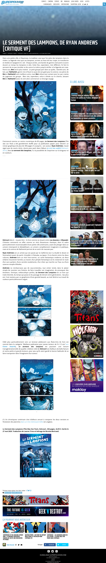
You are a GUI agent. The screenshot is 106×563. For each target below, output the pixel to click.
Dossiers (56, 4)
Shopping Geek (76, 4)
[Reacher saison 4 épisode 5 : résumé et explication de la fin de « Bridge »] (86, 203)
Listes (87, 1)
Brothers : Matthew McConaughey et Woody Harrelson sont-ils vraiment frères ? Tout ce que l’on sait (84, 261)
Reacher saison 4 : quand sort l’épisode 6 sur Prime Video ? (86, 190)
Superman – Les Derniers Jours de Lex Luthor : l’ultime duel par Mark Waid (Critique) (57, 536)
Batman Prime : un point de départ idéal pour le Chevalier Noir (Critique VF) (35, 536)
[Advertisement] (35, 167)
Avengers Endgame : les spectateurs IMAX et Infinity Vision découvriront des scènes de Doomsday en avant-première (86, 116)
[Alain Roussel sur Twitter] (18, 545)
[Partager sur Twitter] (63, 544)
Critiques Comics (12, 53)
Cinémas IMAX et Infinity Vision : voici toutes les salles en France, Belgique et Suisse (85, 98)
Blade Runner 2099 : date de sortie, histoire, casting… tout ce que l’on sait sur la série (85, 170)
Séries (57, 1)
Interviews (65, 4)
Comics (43, 1)
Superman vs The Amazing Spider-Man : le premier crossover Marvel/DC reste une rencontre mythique (13, 537)
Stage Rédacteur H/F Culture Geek (53, 561)
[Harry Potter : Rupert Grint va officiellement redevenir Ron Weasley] (86, 130)
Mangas (67, 1)
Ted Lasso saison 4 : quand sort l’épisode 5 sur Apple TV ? (86, 226)
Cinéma (50, 1)
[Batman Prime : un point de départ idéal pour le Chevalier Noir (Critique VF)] (35, 527)
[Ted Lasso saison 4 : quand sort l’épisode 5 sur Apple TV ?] (86, 221)
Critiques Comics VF (23, 53)
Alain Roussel (35, 53)
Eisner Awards (17, 492)
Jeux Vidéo (75, 1)
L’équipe (53, 559)
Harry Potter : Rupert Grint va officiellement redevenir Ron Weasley (85, 135)
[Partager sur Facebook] (50, 544)
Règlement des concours (53, 562)
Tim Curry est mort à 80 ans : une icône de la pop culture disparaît (87, 153)
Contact (53, 560)
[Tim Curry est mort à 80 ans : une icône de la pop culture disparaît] (86, 148)
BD (62, 1)
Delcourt (8, 492)
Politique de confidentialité (53, 557)
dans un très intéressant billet (32, 422)
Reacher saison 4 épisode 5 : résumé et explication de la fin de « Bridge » (85, 208)
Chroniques (47, 4)
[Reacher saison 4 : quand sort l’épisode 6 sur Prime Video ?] (86, 184)
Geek (81, 1)
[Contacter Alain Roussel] (21, 545)
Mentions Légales (53, 556)
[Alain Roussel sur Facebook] (16, 545)
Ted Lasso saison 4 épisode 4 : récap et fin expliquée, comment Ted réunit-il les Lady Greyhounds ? (86, 243)
